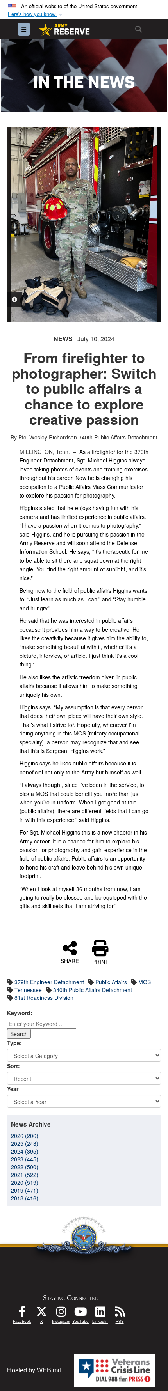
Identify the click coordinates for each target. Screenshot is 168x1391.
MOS (144, 982)
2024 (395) (24, 1151)
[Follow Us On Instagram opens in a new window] (61, 1313)
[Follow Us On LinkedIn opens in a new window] (100, 1313)
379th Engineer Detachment (49, 982)
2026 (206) (24, 1135)
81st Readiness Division (43, 997)
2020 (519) (24, 1182)
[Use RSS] (119, 1313)
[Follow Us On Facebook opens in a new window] (22, 1313)
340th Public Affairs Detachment (92, 990)
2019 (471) (24, 1190)
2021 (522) (24, 1174)
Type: (14, 1043)
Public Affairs (111, 982)
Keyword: (19, 1013)
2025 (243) (24, 1143)
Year (12, 1089)
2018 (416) (24, 1198)
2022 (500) (24, 1167)
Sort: (13, 1066)
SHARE (70, 960)
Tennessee (28, 990)
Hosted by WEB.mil (34, 1370)
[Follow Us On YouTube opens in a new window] (80, 1313)
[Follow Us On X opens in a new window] (41, 1313)
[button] (36, 14)
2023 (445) (24, 1159)
